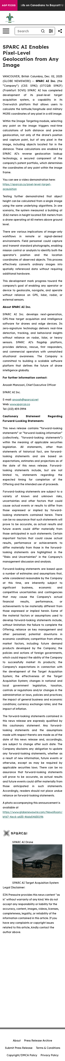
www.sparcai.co (20, 404)
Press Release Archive (38, 1040)
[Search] (43, 31)
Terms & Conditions (48, 1048)
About (17, 1040)
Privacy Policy (49, 1055)
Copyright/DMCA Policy (22, 1055)
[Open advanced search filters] (51, 31)
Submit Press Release (18, 1048)
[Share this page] (60, 31)
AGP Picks (9, 5)
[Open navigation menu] (6, 31)
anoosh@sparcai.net (25, 399)
